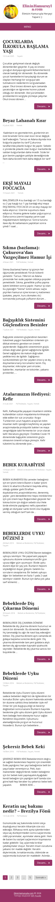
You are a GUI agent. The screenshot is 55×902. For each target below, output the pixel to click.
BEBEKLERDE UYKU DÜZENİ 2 (24, 535)
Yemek (19, 125)
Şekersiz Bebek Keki (24, 746)
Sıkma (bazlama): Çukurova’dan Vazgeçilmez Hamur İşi (27, 252)
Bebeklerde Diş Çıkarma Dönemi (21, 605)
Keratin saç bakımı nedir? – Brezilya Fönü (26, 808)
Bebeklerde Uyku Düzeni (21, 675)
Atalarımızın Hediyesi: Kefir (27, 396)
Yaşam (20, 56)
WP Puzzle (36, 895)
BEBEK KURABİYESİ (24, 465)
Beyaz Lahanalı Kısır (24, 120)
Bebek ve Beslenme (25, 470)
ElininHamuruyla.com (24, 893)
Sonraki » (41, 877)
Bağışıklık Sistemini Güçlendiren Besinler (25, 322)
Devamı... (42, 106)
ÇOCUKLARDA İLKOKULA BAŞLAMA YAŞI (26, 46)
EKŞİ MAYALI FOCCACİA (17, 185)
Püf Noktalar (21, 262)
